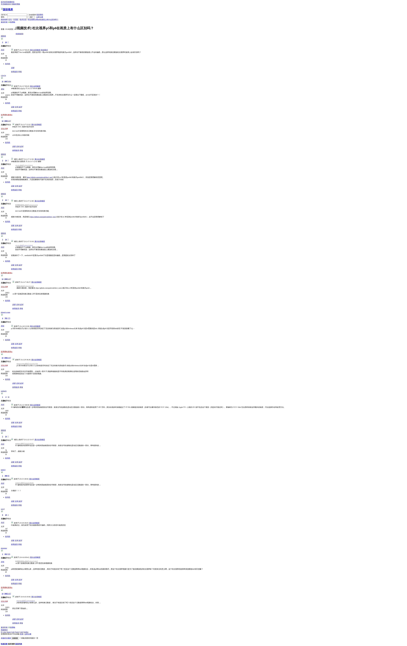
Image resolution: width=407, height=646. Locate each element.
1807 (6, 81)
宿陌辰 (3, 36)
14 (2, 121)
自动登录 (32, 15)
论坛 (10, 19)
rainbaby (4, 391)
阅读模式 (44, 50)
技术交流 (23, 19)
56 (8, 397)
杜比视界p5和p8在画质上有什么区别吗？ (43, 19)
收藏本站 (11, 2)
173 (9, 318)
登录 (21, 634)
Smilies (25, 632)
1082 (6, 121)
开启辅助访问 (6, 4)
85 (8, 476)
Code (21, 632)
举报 (20, 72)
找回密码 (39, 15)
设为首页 (4, 2)
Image (9, 632)
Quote (17, 632)
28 (6, 515)
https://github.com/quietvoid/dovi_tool (39, 177)
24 (6, 42)
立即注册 (39, 17)
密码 (2, 17)
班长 (2, 326)
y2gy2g (3, 75)
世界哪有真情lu (6, 115)
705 (6, 318)
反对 (20, 107)
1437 (9, 121)
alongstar (4, 548)
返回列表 (4, 22)
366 (6, 476)
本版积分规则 (6, 638)
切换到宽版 (15, 4)
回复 (12, 68)
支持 (17, 107)
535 (9, 554)
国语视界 (4, 19)
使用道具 (14, 72)
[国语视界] (7, 9)
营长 (2, 89)
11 (2, 81)
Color (4, 632)
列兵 (2, 50)
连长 (2, 562)
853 (6, 554)
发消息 (7, 64)
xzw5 (3, 509)
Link (12, 632)
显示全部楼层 (35, 50)
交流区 (15, 19)
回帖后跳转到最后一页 (29, 638)
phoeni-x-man (5, 312)
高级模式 (4, 630)
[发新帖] (11, 22)
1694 (9, 81)
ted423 (3, 470)
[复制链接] (19, 34)
